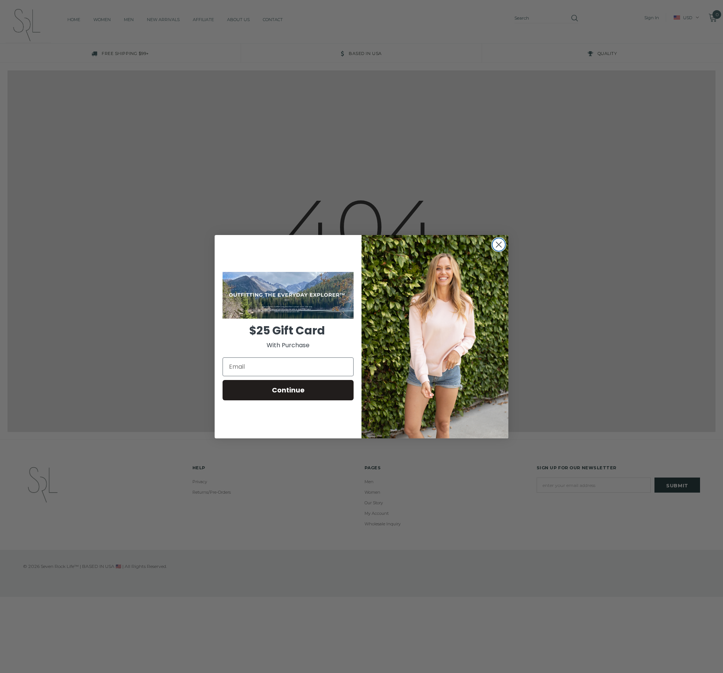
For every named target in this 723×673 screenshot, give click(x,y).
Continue (288, 390)
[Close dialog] (498, 244)
